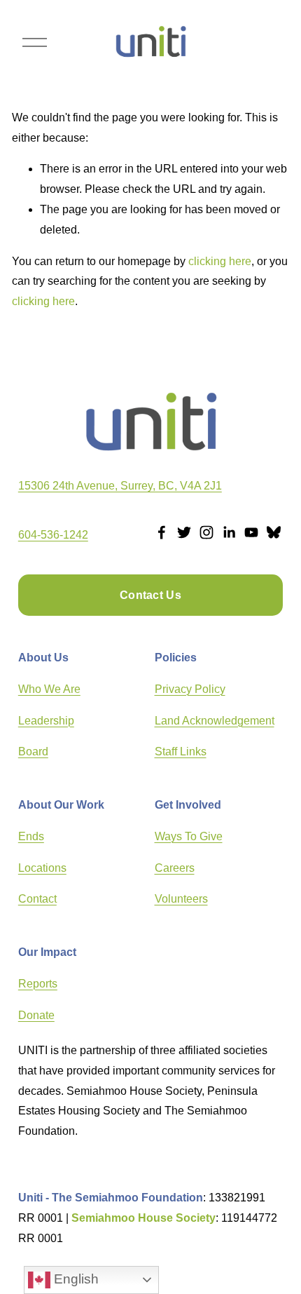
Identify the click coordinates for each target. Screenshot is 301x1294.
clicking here (219, 261)
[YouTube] (251, 532)
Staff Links (180, 751)
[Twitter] (184, 532)
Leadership (46, 721)
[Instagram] (207, 532)
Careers (175, 868)
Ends (31, 836)
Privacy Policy (190, 689)
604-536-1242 (53, 535)
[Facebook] (162, 532)
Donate (36, 1015)
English (74, 1279)
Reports (37, 984)
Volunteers (181, 899)
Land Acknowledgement (214, 721)
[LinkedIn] (229, 532)
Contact (37, 899)
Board (33, 751)
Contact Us (150, 595)
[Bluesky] (274, 532)
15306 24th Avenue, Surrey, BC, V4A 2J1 (120, 486)
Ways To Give (189, 836)
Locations (42, 868)
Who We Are (49, 689)
